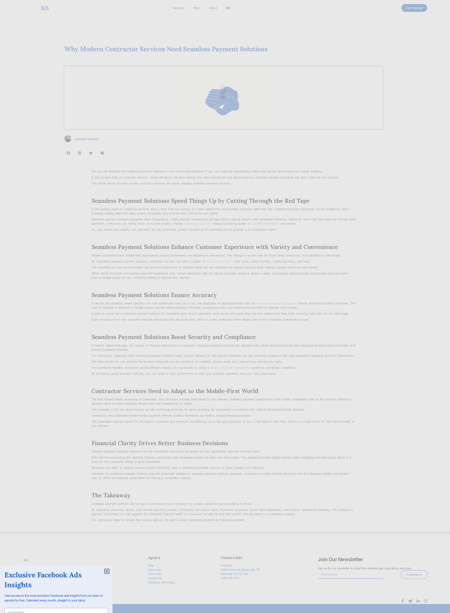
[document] (225, 306)
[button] (107, 555)
